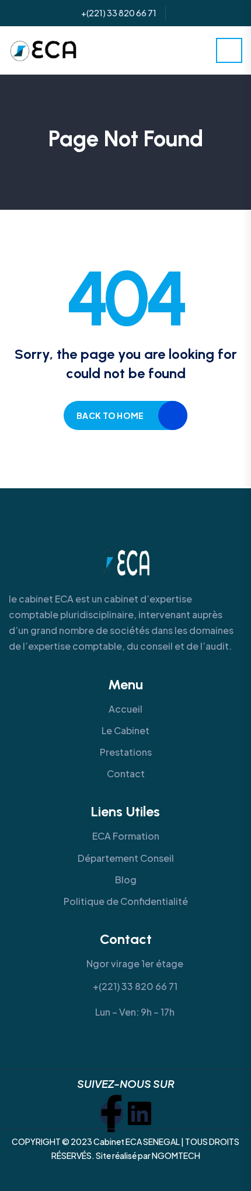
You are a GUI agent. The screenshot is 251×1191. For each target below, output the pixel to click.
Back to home (110, 415)
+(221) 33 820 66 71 (118, 13)
